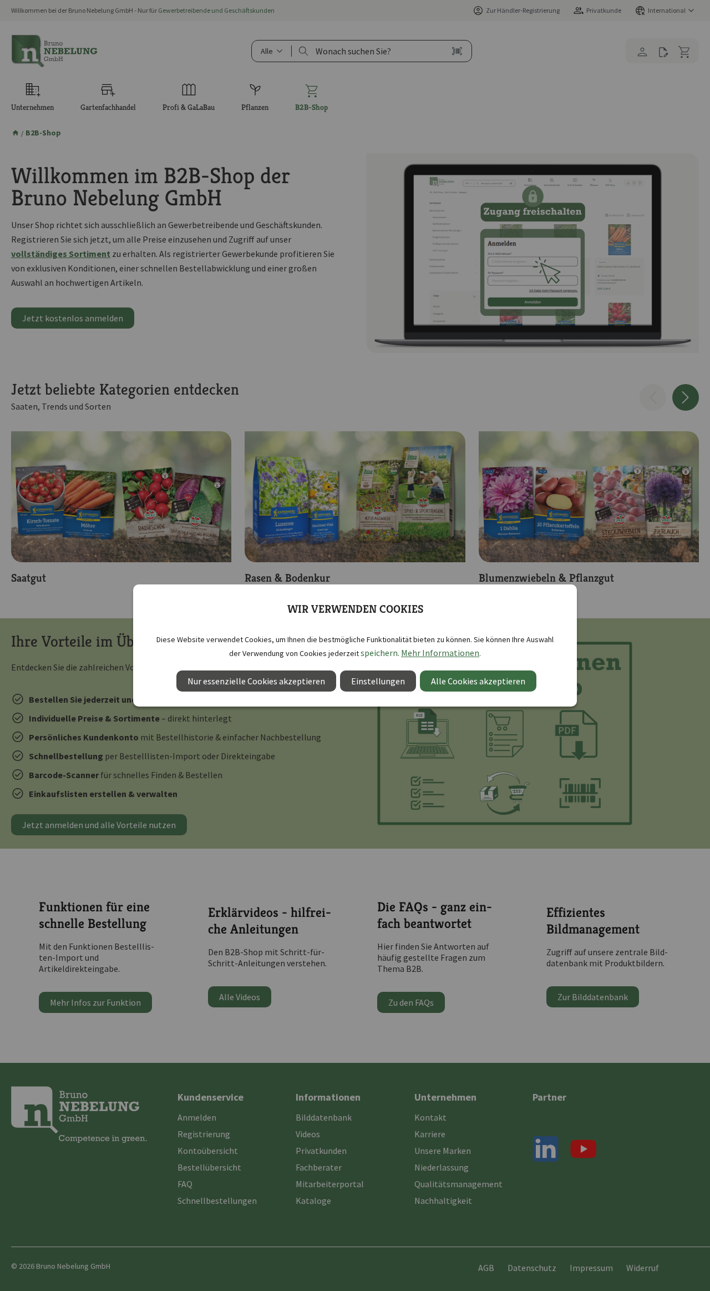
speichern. (380, 652)
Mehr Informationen (440, 652)
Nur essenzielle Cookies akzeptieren (256, 681)
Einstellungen (378, 681)
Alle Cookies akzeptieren (478, 681)
